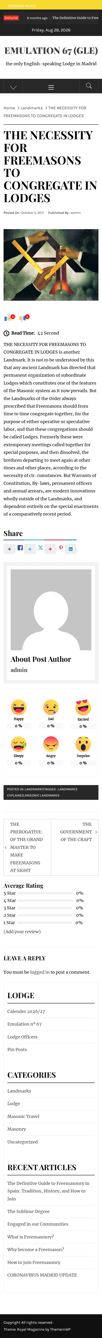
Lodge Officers (22, 1037)
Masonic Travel (23, 1116)
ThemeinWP (60, 1329)
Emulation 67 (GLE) (51, 50)
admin (76, 213)
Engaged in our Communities (37, 1224)
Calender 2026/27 (26, 1011)
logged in (40, 972)
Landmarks (34, 789)
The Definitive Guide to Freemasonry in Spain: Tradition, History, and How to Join (48, 1191)
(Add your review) (22, 931)
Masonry (16, 1129)
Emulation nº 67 (24, 1024)
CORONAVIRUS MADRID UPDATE (42, 1275)
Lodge (13, 1103)
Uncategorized (22, 1142)
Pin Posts (17, 1049)
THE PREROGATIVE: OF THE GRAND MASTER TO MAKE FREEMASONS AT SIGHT (26, 847)
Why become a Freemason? (35, 1249)
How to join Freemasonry (33, 1262)
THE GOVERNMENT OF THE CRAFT (76, 832)
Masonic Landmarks (42, 795)
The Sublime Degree (28, 1211)
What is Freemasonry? (30, 1237)
